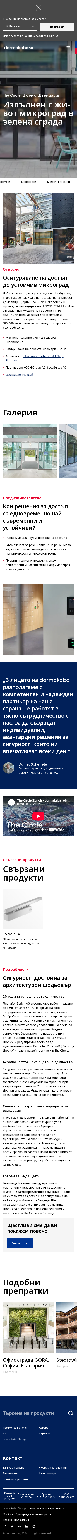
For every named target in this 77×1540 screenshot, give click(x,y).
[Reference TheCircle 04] (30, 451)
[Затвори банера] (38, 7)
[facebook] (5, 1526)
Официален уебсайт (20, 374)
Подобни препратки (57, 182)
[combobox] (20, 27)
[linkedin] (26, 1526)
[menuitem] (18, 48)
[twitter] (12, 1526)
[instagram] (33, 1526)
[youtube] (19, 1526)
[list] (38, 451)
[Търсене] (70, 1413)
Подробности (27, 182)
